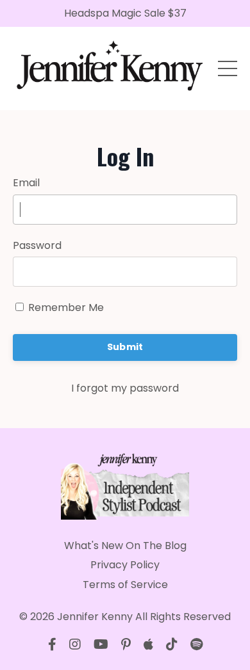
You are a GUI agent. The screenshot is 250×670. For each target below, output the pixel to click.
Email (26, 182)
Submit (125, 346)
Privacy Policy (125, 564)
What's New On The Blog (125, 545)
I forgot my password (125, 388)
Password (37, 245)
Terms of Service (125, 584)
